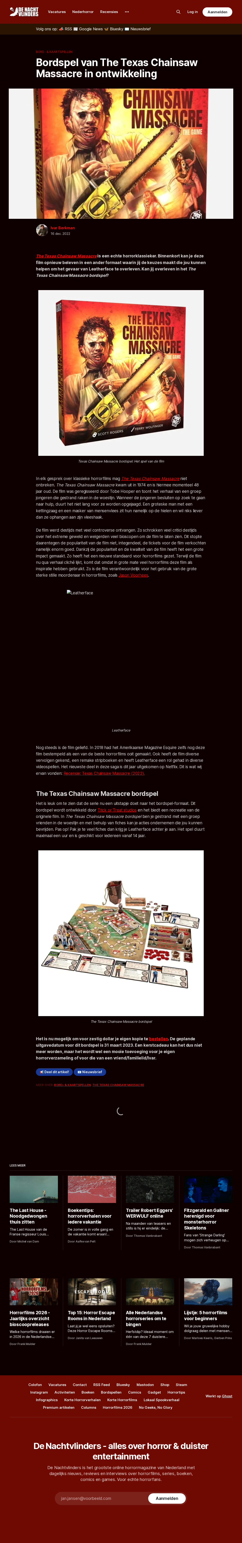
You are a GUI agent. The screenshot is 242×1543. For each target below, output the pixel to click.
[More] (127, 12)
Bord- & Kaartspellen (54, 52)
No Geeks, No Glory (156, 1407)
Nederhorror (83, 11)
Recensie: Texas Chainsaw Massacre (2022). (104, 773)
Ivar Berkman (63, 227)
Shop (164, 1384)
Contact (80, 1384)
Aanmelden (217, 12)
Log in (192, 11)
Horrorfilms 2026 (117, 1407)
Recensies (109, 11)
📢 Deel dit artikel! (54, 1072)
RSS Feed (101, 1384)
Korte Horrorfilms (122, 1400)
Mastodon (145, 1384)
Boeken (88, 1392)
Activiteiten (65, 1392)
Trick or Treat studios (117, 810)
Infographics (47, 1400)
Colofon (35, 1384)
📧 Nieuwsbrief (90, 1072)
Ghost (227, 1396)
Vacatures (57, 11)
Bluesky (123, 1384)
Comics (134, 1392)
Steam (181, 1384)
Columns (88, 1407)
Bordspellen (111, 1392)
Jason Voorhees (133, 575)
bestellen (158, 1038)
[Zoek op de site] (178, 12)
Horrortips (176, 1392)
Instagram (39, 1392)
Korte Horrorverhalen (82, 1400)
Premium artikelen (58, 1407)
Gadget (154, 1392)
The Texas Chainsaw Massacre (150, 478)
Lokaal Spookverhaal (161, 1400)
